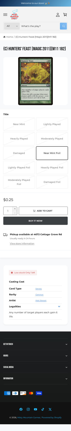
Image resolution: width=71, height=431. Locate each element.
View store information (22, 243)
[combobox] (44, 26)
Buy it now (35, 220)
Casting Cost (16, 281)
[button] (5, 14)
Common (39, 295)
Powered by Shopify (52, 417)
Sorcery (39, 289)
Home (9, 36)
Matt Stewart (41, 300)
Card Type (15, 288)
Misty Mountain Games (28, 417)
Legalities (15, 306)
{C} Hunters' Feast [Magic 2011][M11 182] (36, 36)
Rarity (12, 294)
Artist (12, 300)
